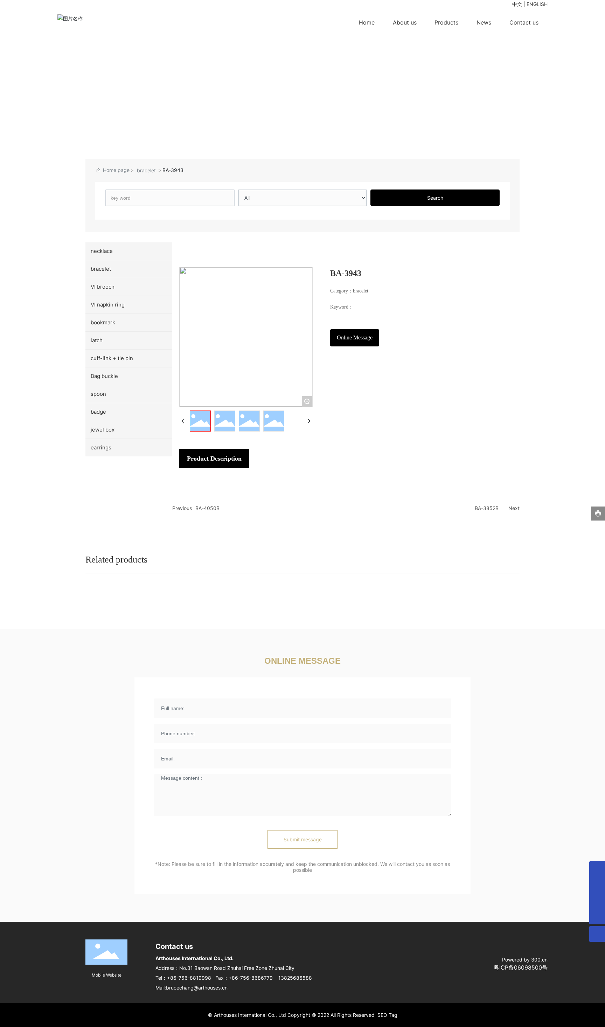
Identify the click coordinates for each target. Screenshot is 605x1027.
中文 (517, 4)
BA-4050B (207, 508)
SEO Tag (387, 1015)
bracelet (146, 170)
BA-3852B (487, 508)
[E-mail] (597, 901)
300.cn (539, 960)
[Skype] (597, 885)
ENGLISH (537, 4)
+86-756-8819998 (189, 978)
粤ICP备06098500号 (521, 967)
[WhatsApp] (597, 869)
